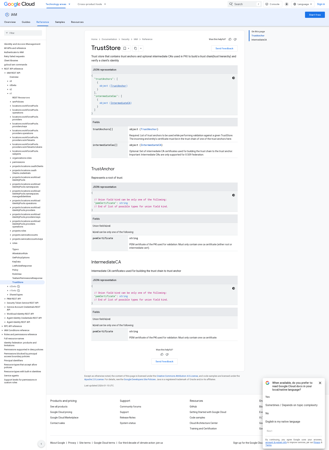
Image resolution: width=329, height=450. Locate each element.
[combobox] (245, 4)
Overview (10, 22)
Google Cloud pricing (61, 412)
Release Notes (128, 417)
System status (128, 423)
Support (124, 412)
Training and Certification (203, 428)
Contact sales (57, 423)
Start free (315, 14)
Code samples (197, 417)
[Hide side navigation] (41, 443)
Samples (60, 22)
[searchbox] (23, 33)
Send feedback (224, 48)
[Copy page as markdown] (135, 48)
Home (94, 39)
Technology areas (56, 4)
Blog (261, 406)
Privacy (72, 442)
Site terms (85, 442)
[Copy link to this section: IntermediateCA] (124, 262)
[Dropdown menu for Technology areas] (70, 4)
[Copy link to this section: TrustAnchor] (118, 169)
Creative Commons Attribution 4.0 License (177, 376)
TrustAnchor (118, 85)
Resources (77, 22)
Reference (42, 22)
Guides (26, 22)
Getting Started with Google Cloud (208, 412)
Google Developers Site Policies (140, 379)
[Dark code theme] (233, 78)
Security (125, 39)
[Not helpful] (235, 39)
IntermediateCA (120, 103)
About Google (57, 442)
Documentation (109, 39)
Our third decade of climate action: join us (140, 442)
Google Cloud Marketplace (64, 417)
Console (274, 4)
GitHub (193, 406)
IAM (14, 15)
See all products (59, 406)
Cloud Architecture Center (204, 423)
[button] (22, 69)
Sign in (321, 4)
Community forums (130, 406)
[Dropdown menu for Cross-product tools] (106, 4)
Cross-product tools (90, 4)
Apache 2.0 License (94, 379)
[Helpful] (230, 39)
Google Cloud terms (104, 442)
